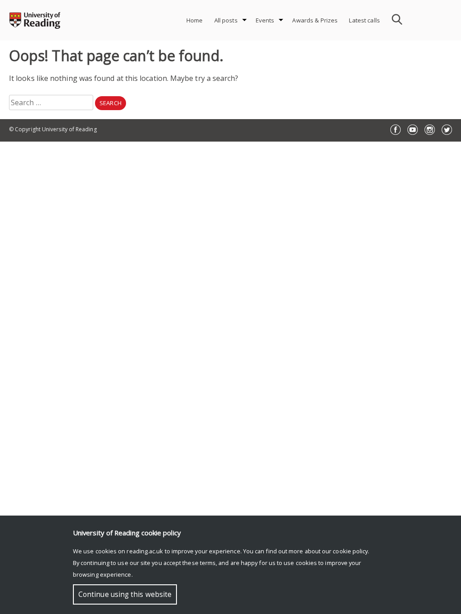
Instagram (430, 130)
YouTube (412, 130)
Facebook (395, 130)
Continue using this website (125, 594)
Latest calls (364, 20)
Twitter (447, 130)
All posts (226, 20)
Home (194, 20)
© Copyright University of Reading (53, 129)
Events (265, 20)
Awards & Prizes (315, 20)
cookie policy (350, 551)
